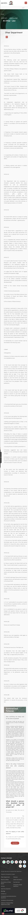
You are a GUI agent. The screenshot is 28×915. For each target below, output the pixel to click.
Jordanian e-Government (7, 900)
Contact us (3, 893)
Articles (3, 886)
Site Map (3, 891)
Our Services (16, 882)
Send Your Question (6, 888)
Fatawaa (15, 877)
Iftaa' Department (5, 877)
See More (15, 843)
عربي (23, 7)
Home (2, 14)
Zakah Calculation (17, 879)
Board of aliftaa (5, 879)
